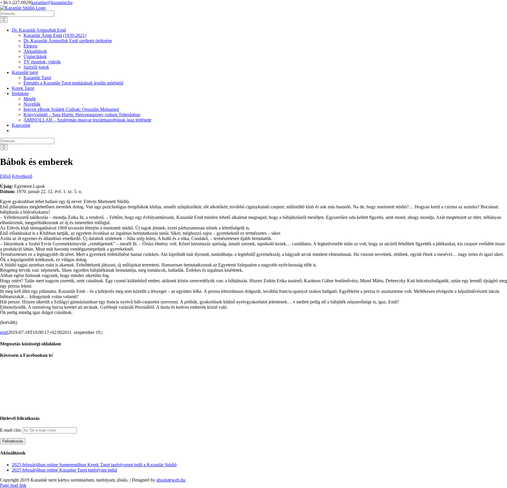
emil (4, 332)
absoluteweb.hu (170, 479)
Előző (5, 176)
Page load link (13, 485)
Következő (22, 176)
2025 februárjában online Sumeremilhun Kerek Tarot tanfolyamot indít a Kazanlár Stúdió (94, 464)
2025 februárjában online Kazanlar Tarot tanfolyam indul (64, 469)
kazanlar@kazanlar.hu (51, 2)
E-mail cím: (11, 430)
